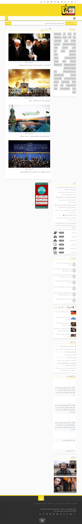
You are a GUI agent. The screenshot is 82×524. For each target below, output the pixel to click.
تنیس (66, 41)
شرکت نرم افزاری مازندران (39, 504)
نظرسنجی (73, 75)
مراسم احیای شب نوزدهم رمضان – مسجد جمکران (34, 136)
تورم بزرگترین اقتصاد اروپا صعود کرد (62, 312)
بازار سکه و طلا (68, 241)
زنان (55, 51)
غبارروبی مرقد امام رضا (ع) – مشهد (39, 100)
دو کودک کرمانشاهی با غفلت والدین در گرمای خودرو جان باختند (66, 188)
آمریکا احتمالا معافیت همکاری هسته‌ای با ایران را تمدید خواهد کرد (63, 276)
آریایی (69, 34)
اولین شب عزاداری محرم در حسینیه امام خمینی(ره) (34, 65)
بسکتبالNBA (57, 37)
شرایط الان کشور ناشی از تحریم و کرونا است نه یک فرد (66, 219)
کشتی (55, 85)
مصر (55, 72)
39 (74, 34)
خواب (74, 48)
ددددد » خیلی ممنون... (70, 451)
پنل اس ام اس (59, 504)
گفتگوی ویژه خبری (64, 89)
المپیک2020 (57, 34)
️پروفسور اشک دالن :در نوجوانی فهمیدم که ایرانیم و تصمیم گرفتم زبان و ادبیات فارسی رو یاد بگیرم (66, 225)
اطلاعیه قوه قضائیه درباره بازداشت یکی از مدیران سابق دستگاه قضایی (63, 294)
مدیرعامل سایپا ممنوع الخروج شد (64, 299)
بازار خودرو (68, 237)
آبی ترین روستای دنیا (69, 355)
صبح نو (56, 58)
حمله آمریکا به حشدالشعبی (69, 44)
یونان (74, 92)
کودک (74, 89)
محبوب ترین (58, 307)
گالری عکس (67, 504)
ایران (74, 37)
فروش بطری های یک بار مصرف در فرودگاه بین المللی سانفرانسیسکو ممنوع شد (65, 369)
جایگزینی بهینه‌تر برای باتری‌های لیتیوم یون (54, 23)
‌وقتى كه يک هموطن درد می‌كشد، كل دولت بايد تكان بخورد (65, 211)
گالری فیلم (75, 504)
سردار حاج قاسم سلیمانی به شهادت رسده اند (64, 282)
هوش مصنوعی (57, 78)
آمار (64, 34)
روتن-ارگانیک (72, 51)
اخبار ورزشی (68, 252)
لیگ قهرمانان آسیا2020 (69, 68)
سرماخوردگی (72, 55)
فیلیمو (64, 61)
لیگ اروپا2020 (58, 65)
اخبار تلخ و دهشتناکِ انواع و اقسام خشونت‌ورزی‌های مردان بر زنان (67, 193)
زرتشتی (63, 51)
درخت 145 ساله (70, 358)
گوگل (55, 89)
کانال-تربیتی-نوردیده (70, 85)
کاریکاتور (56, 82)
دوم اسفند (65, 48)
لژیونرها (56, 61)
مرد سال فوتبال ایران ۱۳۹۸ (69, 72)
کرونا (62, 85)
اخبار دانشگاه (68, 249)
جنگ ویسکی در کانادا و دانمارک (67, 346)
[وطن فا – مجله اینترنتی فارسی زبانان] (61, 16)
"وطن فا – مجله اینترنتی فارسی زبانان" (55, 509)
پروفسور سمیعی (65, 82)
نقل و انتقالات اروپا (58, 75)
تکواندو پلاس (57, 41)
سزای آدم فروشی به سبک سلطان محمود (65, 197)
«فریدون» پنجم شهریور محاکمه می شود (62, 287)
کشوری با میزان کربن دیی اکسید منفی (65, 360)
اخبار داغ (69, 307)
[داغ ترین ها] (6, 18)
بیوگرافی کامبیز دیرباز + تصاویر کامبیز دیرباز (65, 475)
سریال (55, 55)
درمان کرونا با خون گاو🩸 (68, 215)
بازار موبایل (68, 245)
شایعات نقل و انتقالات (70, 58)
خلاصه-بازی (57, 44)
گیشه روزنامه (50, 504)
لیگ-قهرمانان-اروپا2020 (69, 65)
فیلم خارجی (72, 61)
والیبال (73, 82)
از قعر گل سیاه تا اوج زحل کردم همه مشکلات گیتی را (67, 201)
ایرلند (69, 37)
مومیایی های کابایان (69, 352)
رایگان (55, 48)
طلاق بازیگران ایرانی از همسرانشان (67, 491)
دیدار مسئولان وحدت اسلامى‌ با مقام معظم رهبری (34, 172)
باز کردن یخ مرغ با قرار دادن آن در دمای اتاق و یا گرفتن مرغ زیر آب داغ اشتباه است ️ (65, 206)
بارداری (64, 37)
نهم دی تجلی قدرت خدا (70, 78)
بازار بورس (68, 233)
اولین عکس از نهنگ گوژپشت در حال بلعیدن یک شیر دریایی (67, 364)
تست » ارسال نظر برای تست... (68, 440)
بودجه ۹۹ (73, 41)
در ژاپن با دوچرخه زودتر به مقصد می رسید (64, 349)
